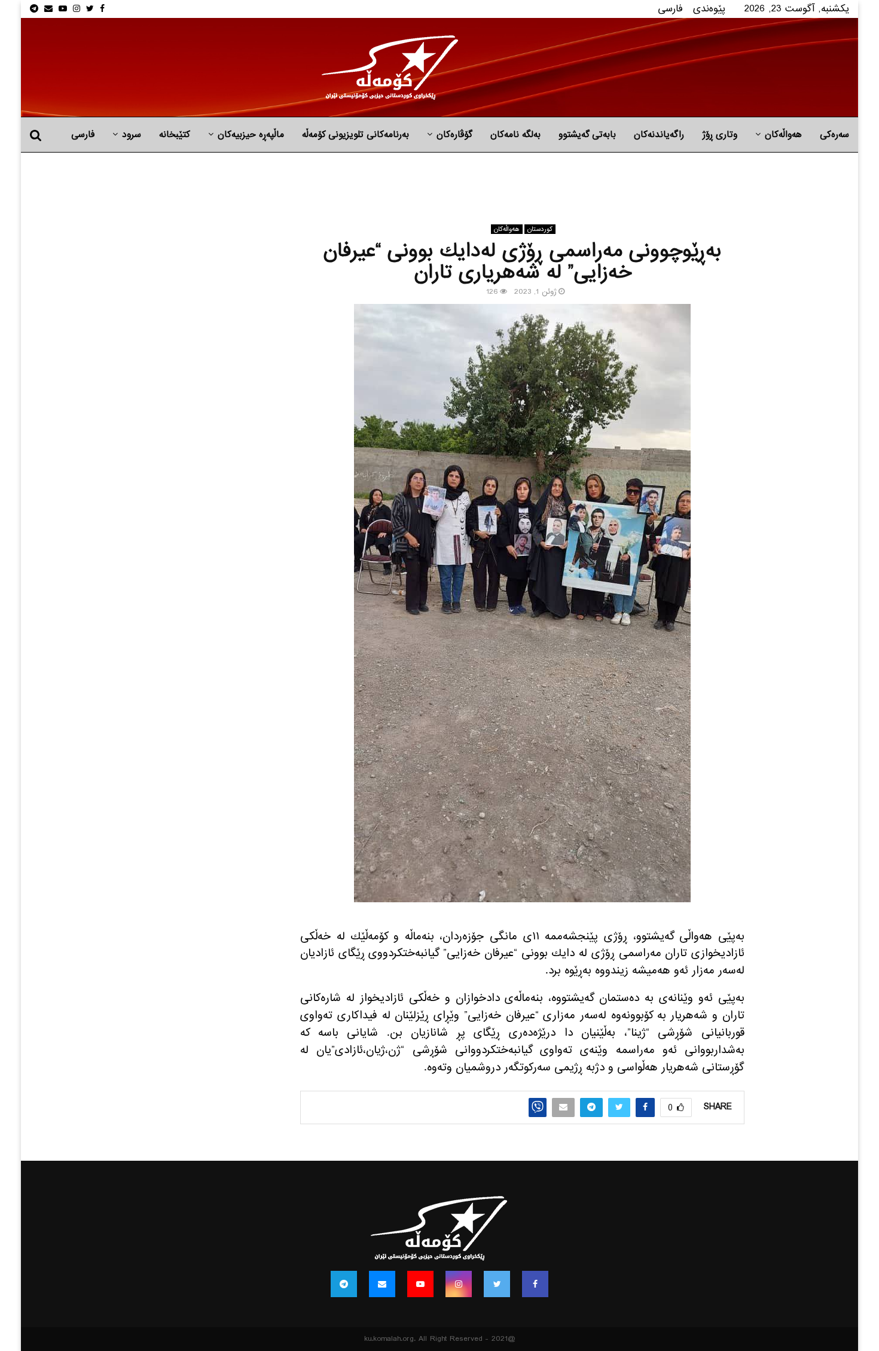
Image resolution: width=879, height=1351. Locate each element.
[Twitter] (497, 1284)
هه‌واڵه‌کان (783, 134)
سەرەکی (834, 134)
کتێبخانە (174, 134)
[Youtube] (420, 1284)
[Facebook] (535, 1284)
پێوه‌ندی (709, 8)
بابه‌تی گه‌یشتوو (587, 134)
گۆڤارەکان (454, 134)
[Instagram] (458, 1284)
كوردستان (540, 229)
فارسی (670, 8)
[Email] (382, 1284)
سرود (131, 134)
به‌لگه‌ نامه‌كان (515, 134)
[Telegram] (344, 1284)
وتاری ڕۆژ (719, 134)
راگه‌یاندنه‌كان (659, 134)
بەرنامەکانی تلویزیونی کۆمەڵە (355, 134)
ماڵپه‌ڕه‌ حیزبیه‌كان (251, 134)
